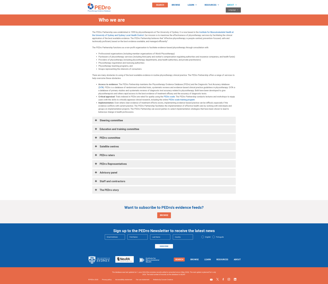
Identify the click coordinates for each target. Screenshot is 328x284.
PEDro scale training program (182, 100)
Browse (176, 5)
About (230, 5)
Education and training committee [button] (119, 129)
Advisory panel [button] (108, 172)
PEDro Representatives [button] (113, 163)
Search (160, 5)
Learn (191, 5)
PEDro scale (169, 96)
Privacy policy (107, 280)
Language (232, 10)
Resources (210, 5)
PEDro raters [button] (107, 155)
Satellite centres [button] (109, 146)
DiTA (101, 87)
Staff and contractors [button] (112, 181)
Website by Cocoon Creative (163, 280)
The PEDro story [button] (109, 190)
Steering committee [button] (111, 120)
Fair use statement (142, 280)
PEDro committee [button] (109, 137)
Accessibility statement (123, 280)
